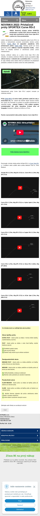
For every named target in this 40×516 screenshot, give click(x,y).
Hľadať (8, 15)
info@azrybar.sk (4, 418)
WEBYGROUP (26, 446)
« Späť (5, 410)
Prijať (20, 501)
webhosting (13, 446)
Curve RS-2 (11, 44)
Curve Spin (18, 46)
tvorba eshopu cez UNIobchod (30, 445)
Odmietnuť (20, 509)
